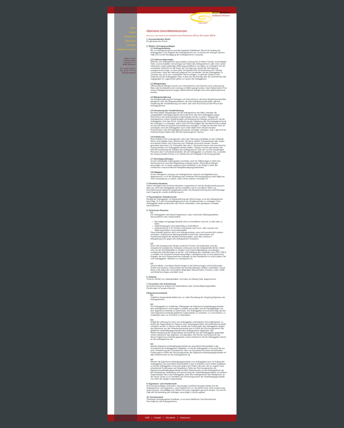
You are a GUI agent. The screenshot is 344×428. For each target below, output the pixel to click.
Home (133, 28)
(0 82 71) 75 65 (130, 70)
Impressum (185, 418)
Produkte (131, 45)
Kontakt (157, 418)
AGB (147, 418)
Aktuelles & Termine (126, 49)
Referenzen (130, 36)
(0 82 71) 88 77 (130, 68)
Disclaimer (170, 418)
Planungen (130, 41)
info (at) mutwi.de (129, 73)
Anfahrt (132, 32)
